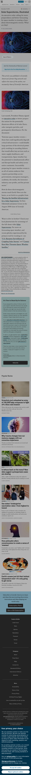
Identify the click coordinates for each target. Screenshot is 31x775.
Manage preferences (8, 761)
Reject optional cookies (15, 772)
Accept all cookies (15, 767)
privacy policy (11, 756)
